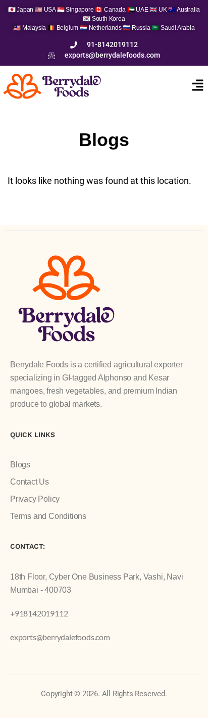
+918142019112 (39, 613)
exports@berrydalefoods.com (60, 637)
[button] (198, 86)
